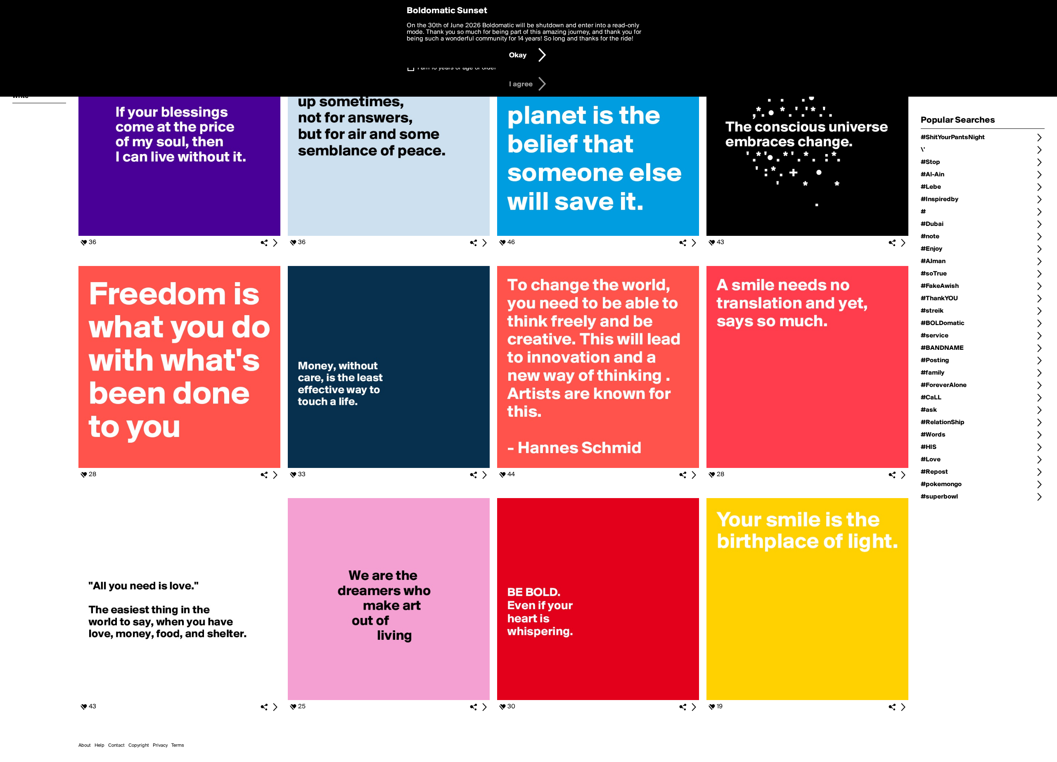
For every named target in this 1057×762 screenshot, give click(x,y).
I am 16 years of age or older (456, 67)
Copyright (138, 745)
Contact (116, 745)
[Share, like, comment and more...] (179, 234)
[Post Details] (275, 242)
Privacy (160, 745)
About (84, 745)
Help (99, 745)
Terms (177, 745)
